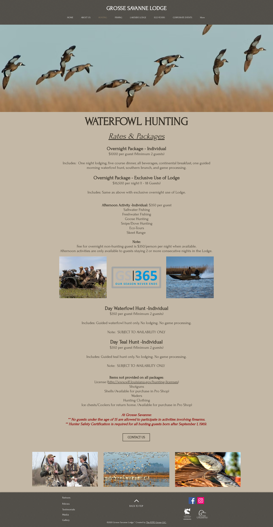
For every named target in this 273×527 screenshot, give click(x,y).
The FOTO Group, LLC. (156, 522)
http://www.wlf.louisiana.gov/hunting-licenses (143, 382)
